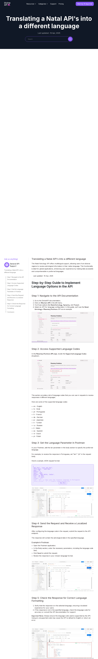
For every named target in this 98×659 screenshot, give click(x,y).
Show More (63, 483)
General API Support (14, 265)
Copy (89, 466)
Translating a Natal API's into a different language (13, 271)
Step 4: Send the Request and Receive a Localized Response (15, 297)
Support (53, 4)
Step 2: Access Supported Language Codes (15, 284)
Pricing (61, 4)
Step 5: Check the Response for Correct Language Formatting (16, 306)
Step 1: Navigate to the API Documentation (15, 278)
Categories (42, 4)
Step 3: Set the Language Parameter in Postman (15, 290)
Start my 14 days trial (84, 4)
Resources (30, 4)
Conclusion (10, 312)
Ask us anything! (11, 259)
